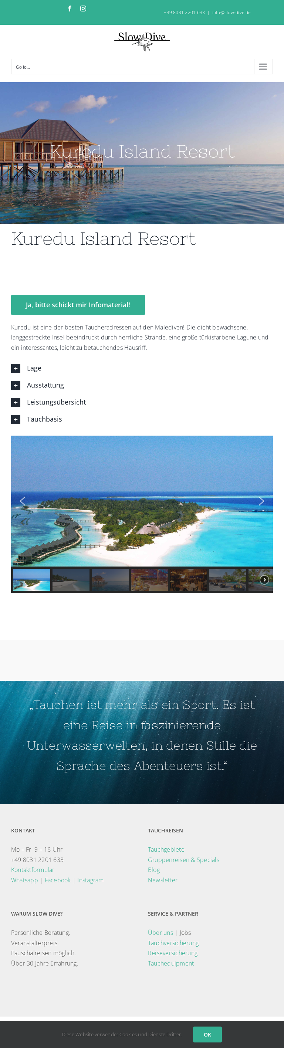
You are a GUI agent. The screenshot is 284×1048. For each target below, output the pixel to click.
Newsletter (163, 880)
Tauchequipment (171, 963)
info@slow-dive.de (231, 12)
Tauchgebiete (166, 849)
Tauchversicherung (173, 943)
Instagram (90, 880)
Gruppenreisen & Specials (183, 860)
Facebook (58, 880)
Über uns (160, 933)
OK (207, 1034)
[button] (142, 368)
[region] (142, 514)
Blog (154, 870)
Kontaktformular (33, 870)
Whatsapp (24, 880)
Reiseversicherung (172, 953)
